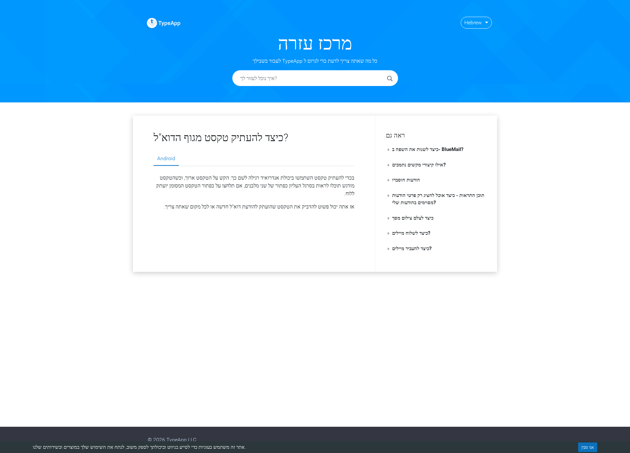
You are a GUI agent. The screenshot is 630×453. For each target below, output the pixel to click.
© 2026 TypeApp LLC (172, 440)
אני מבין (587, 447)
